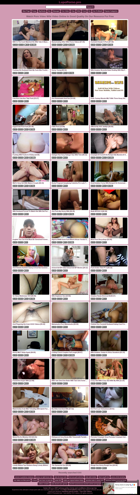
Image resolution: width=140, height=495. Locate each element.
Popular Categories (111, 11)
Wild (78, 11)
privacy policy (64, 488)
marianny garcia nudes (70, 491)
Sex (49, 11)
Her (89, 11)
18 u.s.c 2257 (53, 488)
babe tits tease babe (60, 477)
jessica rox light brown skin (44, 477)
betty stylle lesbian (90, 477)
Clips (73, 11)
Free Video (65, 11)
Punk (84, 11)
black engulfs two (104, 477)
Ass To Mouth (97, 11)
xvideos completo (43, 484)
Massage (56, 11)
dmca (89, 488)
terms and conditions (78, 488)
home (45, 488)
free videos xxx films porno (22, 480)
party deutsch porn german (59, 484)
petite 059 (58, 480)
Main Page (26, 11)
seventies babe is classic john (95, 480)
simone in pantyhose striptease (24, 477)
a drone (34, 480)
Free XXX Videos (86, 491)
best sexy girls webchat (76, 477)
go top (94, 488)
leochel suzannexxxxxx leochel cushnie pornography (86, 484)
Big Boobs (42, 11)
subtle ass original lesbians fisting (73, 480)
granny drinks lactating (118, 477)
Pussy (34, 11)
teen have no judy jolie (46, 480)
